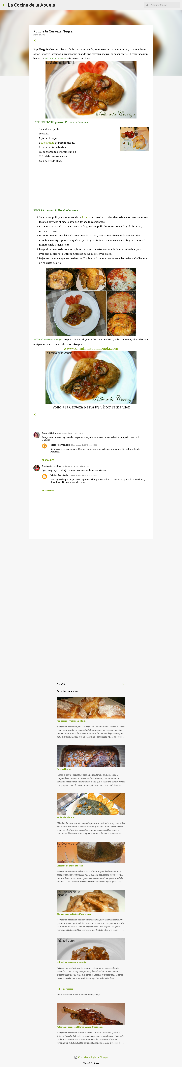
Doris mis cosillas (51, 466)
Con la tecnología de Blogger (93, 1057)
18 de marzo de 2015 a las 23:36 (70, 433)
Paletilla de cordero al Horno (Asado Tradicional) (80, 1027)
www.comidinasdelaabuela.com (91, 348)
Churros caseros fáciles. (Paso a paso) (74, 914)
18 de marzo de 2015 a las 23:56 (75, 466)
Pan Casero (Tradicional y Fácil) (71, 721)
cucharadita (47, 142)
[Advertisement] (57, 185)
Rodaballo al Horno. (66, 817)
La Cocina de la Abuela (31, 4)
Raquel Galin (49, 433)
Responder (48, 460)
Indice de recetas (65, 989)
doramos (86, 217)
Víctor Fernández (60, 444)
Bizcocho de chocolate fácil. (70, 866)
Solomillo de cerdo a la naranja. (71, 962)
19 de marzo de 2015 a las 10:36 (84, 445)
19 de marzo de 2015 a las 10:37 (84, 475)
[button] (35, 41)
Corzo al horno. (64, 769)
